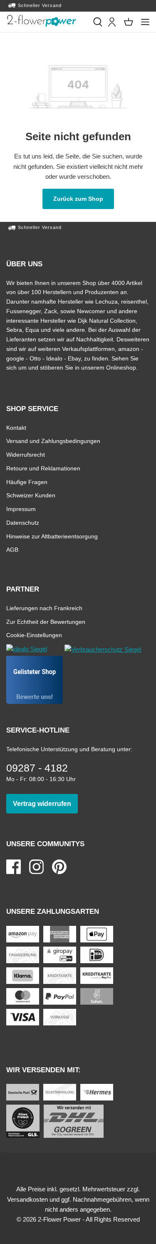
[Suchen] (97, 22)
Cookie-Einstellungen (34, 634)
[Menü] (145, 22)
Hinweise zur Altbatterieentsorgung (52, 536)
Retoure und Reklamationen (43, 468)
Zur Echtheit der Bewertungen (45, 621)
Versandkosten (27, 1199)
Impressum (21, 508)
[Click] (41, 21)
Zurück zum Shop (83, 198)
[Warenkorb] (128, 22)
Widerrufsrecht (25, 454)
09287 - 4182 (37, 768)
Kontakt (16, 427)
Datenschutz (22, 522)
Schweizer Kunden (30, 495)
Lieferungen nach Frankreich (44, 607)
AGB (12, 549)
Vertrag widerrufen (45, 803)
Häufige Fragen (26, 481)
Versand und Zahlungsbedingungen (53, 440)
